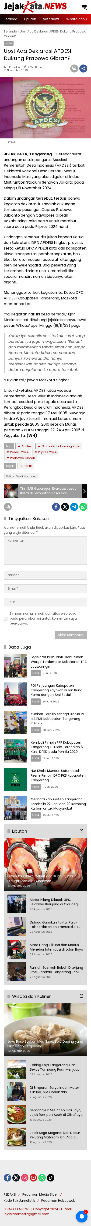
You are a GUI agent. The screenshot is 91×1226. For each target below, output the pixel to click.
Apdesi (26, 446)
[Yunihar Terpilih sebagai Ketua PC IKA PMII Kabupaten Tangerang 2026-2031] (15, 722)
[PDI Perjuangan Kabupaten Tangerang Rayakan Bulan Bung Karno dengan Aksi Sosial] (15, 694)
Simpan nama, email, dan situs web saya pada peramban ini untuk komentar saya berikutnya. (43, 618)
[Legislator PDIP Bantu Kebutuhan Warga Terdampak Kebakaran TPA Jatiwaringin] (15, 666)
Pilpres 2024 (47, 452)
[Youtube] (33, 1178)
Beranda (10, 31)
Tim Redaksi (12, 67)
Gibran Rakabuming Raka (61, 446)
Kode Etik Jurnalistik (19, 1200)
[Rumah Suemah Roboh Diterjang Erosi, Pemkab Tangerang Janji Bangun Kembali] (16, 971)
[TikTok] (50, 1178)
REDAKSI (10, 1194)
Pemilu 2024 (19, 452)
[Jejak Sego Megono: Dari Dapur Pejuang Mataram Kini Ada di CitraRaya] (16, 1137)
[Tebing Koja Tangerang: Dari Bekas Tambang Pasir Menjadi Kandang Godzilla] (16, 1069)
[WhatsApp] (83, 507)
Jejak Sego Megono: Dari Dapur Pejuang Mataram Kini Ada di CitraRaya (55, 1135)
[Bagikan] (83, 69)
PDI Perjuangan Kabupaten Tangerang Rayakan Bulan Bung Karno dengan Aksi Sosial (56, 690)
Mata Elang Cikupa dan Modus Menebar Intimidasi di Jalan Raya (56, 947)
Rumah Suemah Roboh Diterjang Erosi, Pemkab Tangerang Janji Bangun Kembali (56, 970)
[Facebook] (56, 507)
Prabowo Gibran (22, 458)
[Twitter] (65, 507)
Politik (8, 43)
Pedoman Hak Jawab (58, 1200)
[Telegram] (74, 507)
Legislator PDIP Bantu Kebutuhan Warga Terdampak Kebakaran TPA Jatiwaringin (59, 662)
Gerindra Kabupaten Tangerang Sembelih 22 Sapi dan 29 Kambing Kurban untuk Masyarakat (58, 804)
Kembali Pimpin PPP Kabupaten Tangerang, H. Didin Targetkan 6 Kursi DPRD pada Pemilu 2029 (57, 747)
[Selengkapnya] (81, 831)
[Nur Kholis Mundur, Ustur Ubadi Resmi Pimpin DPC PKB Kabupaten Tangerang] (15, 779)
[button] (84, 7)
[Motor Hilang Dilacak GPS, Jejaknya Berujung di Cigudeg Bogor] (16, 904)
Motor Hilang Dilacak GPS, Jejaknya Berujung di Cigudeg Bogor (54, 902)
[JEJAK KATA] (36, 6)
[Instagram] (24, 1178)
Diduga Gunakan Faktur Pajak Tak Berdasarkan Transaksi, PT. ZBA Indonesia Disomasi (54, 924)
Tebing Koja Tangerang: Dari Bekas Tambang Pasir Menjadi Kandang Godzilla (54, 1067)
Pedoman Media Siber (40, 1194)
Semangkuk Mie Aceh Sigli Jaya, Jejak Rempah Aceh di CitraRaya (56, 1112)
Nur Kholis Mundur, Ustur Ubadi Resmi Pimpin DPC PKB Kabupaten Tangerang (58, 775)
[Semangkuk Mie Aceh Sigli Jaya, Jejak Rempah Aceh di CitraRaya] (16, 1114)
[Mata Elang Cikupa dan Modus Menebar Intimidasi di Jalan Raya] (16, 949)
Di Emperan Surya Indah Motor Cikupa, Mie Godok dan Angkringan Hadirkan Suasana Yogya (54, 1090)
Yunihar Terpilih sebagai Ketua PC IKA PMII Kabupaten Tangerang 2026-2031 (58, 719)
